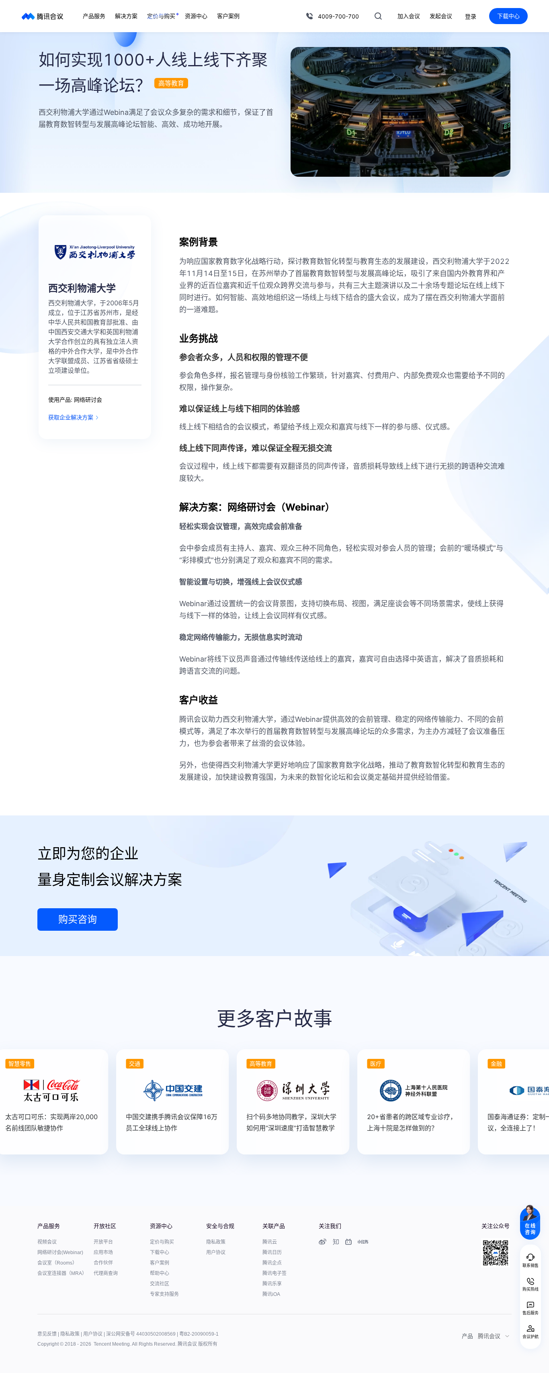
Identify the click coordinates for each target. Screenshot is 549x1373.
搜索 (378, 16)
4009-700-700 (338, 16)
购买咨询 (77, 919)
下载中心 (508, 15)
